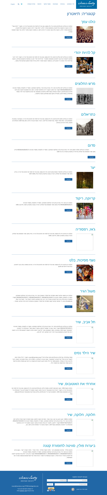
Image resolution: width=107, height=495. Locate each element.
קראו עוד (68, 37)
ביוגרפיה (62, 4)
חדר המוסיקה (70, 4)
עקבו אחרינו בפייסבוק (81, 489)
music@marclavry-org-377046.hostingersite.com (25, 486)
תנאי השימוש (23, 490)
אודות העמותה (31, 4)
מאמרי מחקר (47, 4)
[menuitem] (12, 4)
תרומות (39, 4)
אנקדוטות (55, 4)
